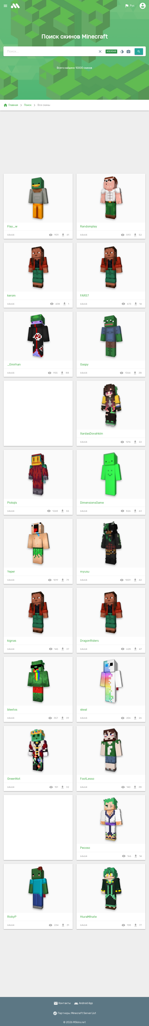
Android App (83, 1003)
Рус (129, 6)
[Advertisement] (74, 141)
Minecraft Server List (83, 1013)
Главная (10, 105)
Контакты (62, 1003)
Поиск (27, 105)
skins (16, 6)
